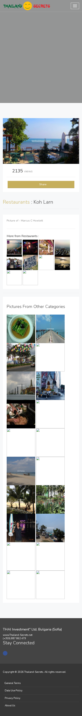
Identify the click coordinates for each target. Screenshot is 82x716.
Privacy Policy (12, 698)
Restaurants (17, 202)
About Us (10, 705)
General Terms (12, 683)
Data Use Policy (14, 690)
